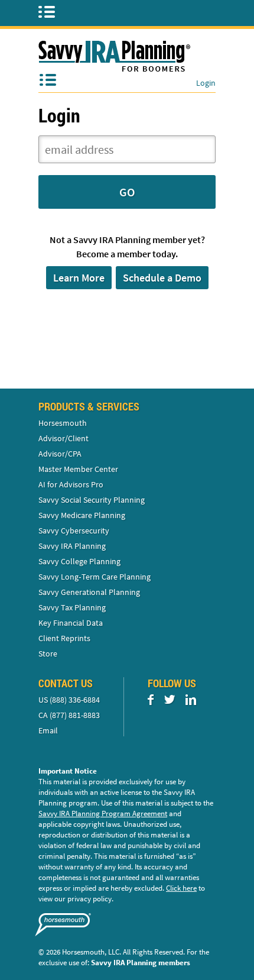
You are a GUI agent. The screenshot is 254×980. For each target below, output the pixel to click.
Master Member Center (78, 469)
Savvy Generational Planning (89, 592)
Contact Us (65, 683)
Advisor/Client (63, 438)
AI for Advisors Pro (70, 484)
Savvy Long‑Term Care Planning (94, 576)
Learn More (79, 277)
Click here (181, 888)
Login (206, 82)
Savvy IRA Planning (72, 546)
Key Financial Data (70, 622)
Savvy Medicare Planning (81, 515)
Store (47, 653)
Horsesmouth (62, 423)
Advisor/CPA (60, 453)
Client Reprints (64, 638)
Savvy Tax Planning (72, 607)
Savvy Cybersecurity (73, 530)
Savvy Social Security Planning (91, 499)
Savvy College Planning (79, 561)
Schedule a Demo (162, 277)
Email (48, 730)
